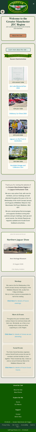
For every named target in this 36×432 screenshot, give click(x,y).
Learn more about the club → (18, 50)
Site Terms (15, 425)
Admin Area (18, 417)
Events (18, 402)
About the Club (18, 390)
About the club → (18, 35)
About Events (18, 392)
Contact (18, 414)
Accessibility (24, 425)
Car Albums (18, 404)
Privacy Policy (6, 425)
